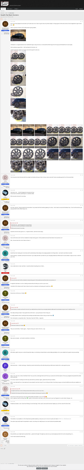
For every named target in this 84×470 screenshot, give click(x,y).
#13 (82, 336)
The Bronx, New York (5, 383)
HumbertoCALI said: (15, 388)
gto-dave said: (13, 223)
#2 (82, 175)
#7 (82, 250)
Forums (3, 8)
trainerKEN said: (14, 323)
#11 (82, 305)
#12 (82, 320)
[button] (13, 9)
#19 (82, 416)
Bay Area (7, 440)
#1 (82, 21)
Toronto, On (7, 261)
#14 (82, 350)
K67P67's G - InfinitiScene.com (64, 418)
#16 (82, 373)
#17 (82, 386)
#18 (82, 401)
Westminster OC (6, 428)
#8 (82, 263)
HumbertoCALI (4, 16)
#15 (82, 363)
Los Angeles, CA (6, 201)
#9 (82, 275)
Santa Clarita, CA (6, 186)
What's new (9, 8)
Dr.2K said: (13, 278)
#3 (82, 190)
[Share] (80, 21)
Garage (16, 8)
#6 (82, 235)
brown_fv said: (14, 307)
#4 (82, 205)
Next (5, 19)
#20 (82, 431)
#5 (82, 220)
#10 (82, 290)
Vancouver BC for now (5, 302)
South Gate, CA (6, 32)
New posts (2, 10)
